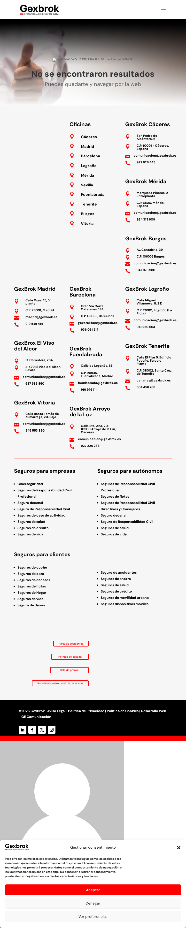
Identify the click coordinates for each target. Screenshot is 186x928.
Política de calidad (70, 656)
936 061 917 (89, 329)
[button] (178, 847)
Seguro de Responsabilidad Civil (43, 509)
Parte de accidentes (71, 643)
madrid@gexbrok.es (41, 317)
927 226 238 (90, 446)
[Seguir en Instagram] (51, 730)
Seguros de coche (32, 567)
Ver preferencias (93, 916)
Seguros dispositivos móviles (124, 604)
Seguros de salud (31, 521)
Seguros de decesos (33, 580)
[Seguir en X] (42, 730)
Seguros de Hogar (31, 592)
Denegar (93, 903)
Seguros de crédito (33, 528)
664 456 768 (146, 387)
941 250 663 (146, 327)
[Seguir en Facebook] (32, 730)
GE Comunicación (36, 717)
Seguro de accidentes (119, 572)
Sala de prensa (69, 670)
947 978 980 (146, 270)
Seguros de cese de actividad (41, 515)
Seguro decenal (30, 503)
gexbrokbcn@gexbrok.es (97, 323)
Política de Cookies (123, 711)
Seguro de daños (31, 605)
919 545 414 (34, 324)
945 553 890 (35, 430)
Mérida (87, 175)
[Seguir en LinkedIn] (22, 730)
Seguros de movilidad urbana (125, 597)
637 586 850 (34, 383)
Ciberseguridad (30, 484)
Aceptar (93, 890)
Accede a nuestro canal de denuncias (60, 683)
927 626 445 (146, 162)
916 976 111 (89, 390)
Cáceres (89, 136)
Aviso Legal (56, 711)
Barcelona (90, 156)
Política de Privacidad (86, 711)
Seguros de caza (30, 573)
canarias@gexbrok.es (154, 380)
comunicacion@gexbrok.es (155, 155)
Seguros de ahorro (116, 579)
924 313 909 (146, 219)
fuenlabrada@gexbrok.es (98, 383)
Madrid (87, 146)
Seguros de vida (30, 534)
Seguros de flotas (115, 496)
